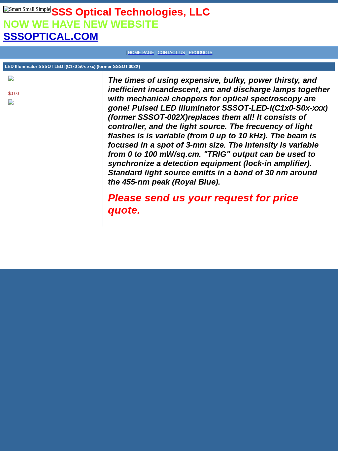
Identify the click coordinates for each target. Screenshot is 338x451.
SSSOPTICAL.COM (50, 36)
